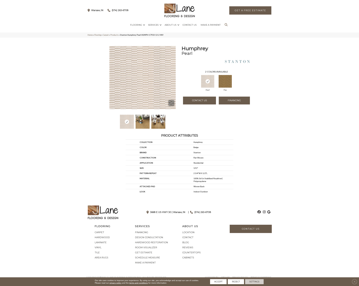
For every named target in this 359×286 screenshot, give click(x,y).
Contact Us (189, 25)
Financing (234, 100)
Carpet (106, 35)
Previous (109, 120)
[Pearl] (207, 81)
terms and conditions (138, 283)
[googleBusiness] (268, 212)
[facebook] (259, 212)
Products (114, 35)
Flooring (136, 25)
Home (90, 35)
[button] (144, 25)
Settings (254, 281)
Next (176, 120)
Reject (236, 281)
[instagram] (264, 212)
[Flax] (225, 81)
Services (153, 25)
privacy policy (115, 283)
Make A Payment (211, 25)
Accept (218, 281)
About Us (170, 25)
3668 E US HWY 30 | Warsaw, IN (167, 212)
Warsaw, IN (97, 10)
